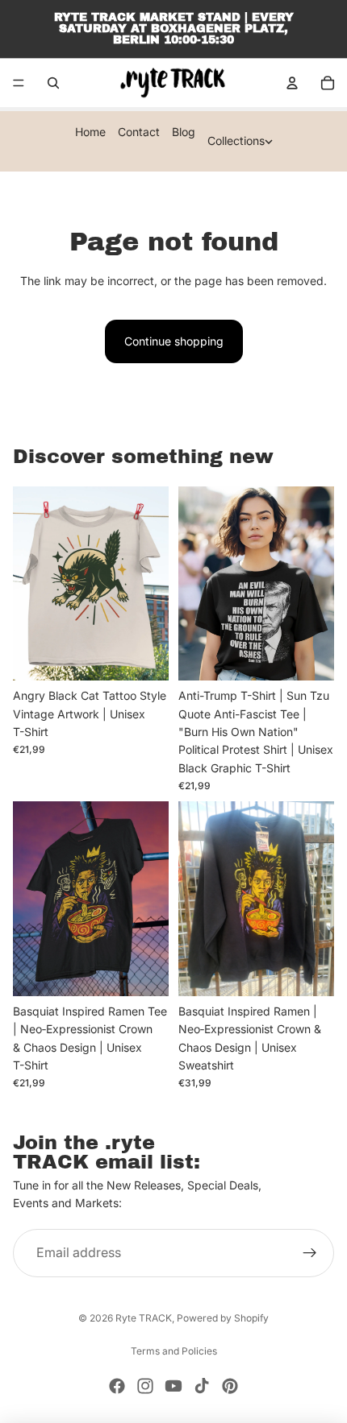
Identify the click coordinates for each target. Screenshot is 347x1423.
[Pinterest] (230, 1386)
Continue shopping (174, 341)
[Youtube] (173, 1386)
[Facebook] (117, 1386)
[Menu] (18, 82)
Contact (139, 132)
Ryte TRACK (143, 1318)
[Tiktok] (201, 1386)
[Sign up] (310, 1253)
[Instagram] (145, 1386)
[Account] (292, 83)
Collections (236, 140)
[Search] (53, 83)
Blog (183, 132)
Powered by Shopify (223, 1318)
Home (90, 132)
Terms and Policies (174, 1351)
